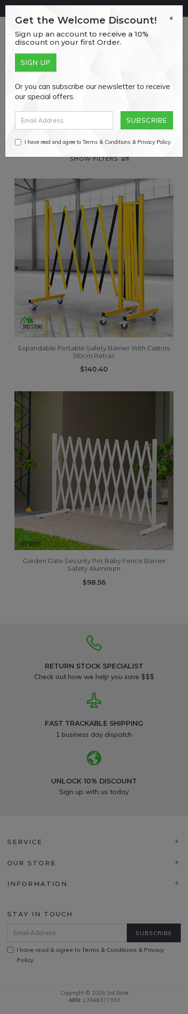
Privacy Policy (154, 142)
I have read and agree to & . (98, 142)
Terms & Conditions (106, 142)
